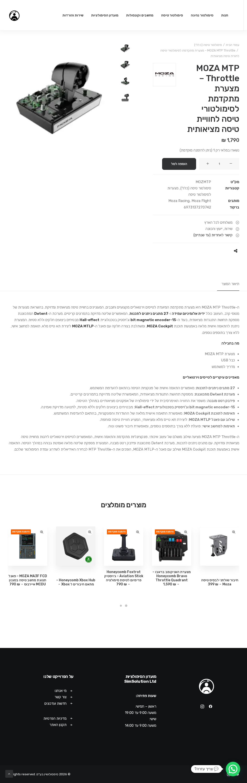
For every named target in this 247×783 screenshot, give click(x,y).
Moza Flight (201, 201)
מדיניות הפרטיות (55, 718)
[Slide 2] (125, 65)
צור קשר (61, 697)
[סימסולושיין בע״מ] (14, 15)
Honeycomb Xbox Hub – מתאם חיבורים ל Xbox (75, 582)
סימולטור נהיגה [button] (202, 15)
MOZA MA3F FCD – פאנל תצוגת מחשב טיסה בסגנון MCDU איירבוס (27, 580)
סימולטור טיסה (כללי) (208, 45)
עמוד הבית (232, 45)
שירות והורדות (72, 15)
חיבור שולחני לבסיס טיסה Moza (219, 582)
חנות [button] (224, 15)
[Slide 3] (125, 81)
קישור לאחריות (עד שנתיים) (213, 235)
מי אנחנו (61, 691)
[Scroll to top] (9, 773)
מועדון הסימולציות (104, 15)
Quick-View (233, 532)
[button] (230, 163)
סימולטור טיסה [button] (172, 15)
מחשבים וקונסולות (139, 15)
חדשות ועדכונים (55, 703)
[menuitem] (225, 15)
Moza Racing (179, 201)
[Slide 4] (125, 98)
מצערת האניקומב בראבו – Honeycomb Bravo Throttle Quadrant (171, 578)
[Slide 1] (125, 48)
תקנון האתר (58, 725)
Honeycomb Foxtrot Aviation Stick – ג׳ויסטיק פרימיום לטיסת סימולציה (123, 578)
